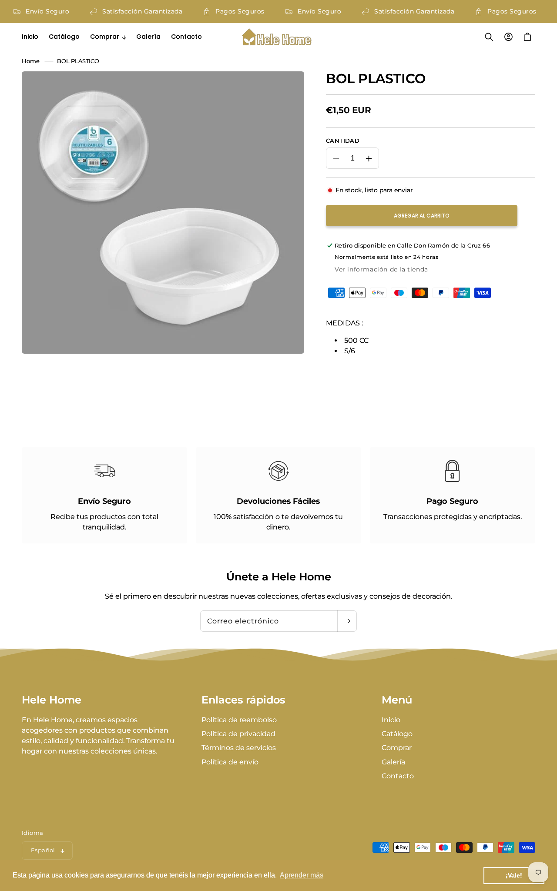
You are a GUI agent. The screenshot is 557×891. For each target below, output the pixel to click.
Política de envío (229, 762)
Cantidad (342, 140)
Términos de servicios (238, 748)
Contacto (398, 776)
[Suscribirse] (346, 621)
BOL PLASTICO (78, 61)
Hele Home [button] (51, 700)
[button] (108, 36)
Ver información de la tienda (381, 269)
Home (31, 61)
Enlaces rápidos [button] (243, 700)
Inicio (391, 720)
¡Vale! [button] (514, 875)
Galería (393, 762)
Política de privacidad (238, 734)
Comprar (397, 748)
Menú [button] (397, 700)
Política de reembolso (239, 720)
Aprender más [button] (301, 875)
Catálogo (397, 734)
